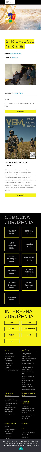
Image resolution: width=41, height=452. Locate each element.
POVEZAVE (25, 423)
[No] (38, 445)
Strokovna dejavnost (9, 394)
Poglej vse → (18, 93)
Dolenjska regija (27, 354)
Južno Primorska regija (29, 358)
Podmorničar (29, 329)
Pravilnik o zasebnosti (12, 370)
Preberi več (21, 111)
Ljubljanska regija (27, 367)
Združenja (25, 350)
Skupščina (8, 358)
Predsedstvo (9, 363)
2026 (7, 99)
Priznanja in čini (10, 414)
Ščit (29, 335)
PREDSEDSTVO (26, 437)
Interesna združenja (28, 387)
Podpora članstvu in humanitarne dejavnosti (28, 417)
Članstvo (8, 365)
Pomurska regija (27, 369)
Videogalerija (9, 433)
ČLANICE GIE (25, 435)
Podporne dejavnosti (25, 402)
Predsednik (8, 361)
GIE (23, 429)
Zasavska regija (26, 384)
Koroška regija (26, 361)
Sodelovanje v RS (10, 407)
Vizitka (7, 367)
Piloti (11, 329)
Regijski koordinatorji (28, 389)
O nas (7, 350)
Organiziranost (10, 356)
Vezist (11, 335)
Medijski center (10, 423)
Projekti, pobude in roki (28, 394)
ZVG (11, 323)
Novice (7, 427)
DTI (12, 341)
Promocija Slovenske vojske (17, 164)
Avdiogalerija (9, 436)
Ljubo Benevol (13, 53)
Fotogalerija (9, 431)
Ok (21, 449)
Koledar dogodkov (11, 429)
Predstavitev (9, 354)
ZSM (29, 323)
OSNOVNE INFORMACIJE (28, 432)
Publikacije (8, 438)
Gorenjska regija (27, 356)
